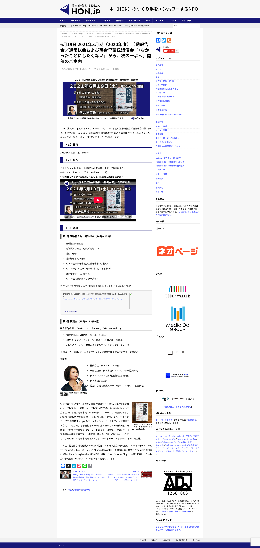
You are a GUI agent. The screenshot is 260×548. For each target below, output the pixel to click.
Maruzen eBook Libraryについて (170, 161)
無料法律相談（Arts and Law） (169, 114)
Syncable (160, 445)
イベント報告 (134, 20)
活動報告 (77, 490)
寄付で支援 (186, 20)
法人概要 (74, 20)
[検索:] (186, 25)
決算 (70, 490)
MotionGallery (162, 442)
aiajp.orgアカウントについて (168, 158)
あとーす (159, 420)
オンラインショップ (164, 141)
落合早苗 (86, 490)
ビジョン (159, 69)
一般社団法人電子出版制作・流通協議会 (175, 511)
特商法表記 (166, 540)
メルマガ (159, 20)
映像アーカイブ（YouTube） (168, 137)
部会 (157, 183)
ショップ (172, 20)
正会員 (158, 153)
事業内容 (89, 20)
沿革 (157, 77)
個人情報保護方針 (163, 101)
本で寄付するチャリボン (182, 451)
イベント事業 (112, 69)
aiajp (84, 69)
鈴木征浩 (168, 420)
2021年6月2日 (71, 69)
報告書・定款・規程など (166, 81)
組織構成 (159, 73)
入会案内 (104, 20)
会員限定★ (160, 169)
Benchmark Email (176, 436)
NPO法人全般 (98, 69)
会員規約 (159, 187)
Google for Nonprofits (186, 439)
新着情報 (119, 20)
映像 (148, 20)
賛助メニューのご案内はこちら (177, 407)
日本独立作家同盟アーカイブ (168, 146)
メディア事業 (161, 126)
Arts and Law (161, 436)
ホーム (62, 20)
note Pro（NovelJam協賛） (181, 442)
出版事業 (159, 134)
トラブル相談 (161, 110)
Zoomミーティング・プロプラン (176, 448)
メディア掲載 (161, 85)
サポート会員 (161, 174)
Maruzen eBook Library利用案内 (170, 165)
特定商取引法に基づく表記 (167, 88)
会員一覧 (159, 192)
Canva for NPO (169, 439)
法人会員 (159, 178)
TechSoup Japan (172, 445)
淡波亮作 (192, 420)
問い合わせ (160, 92)
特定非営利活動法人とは (166, 96)
